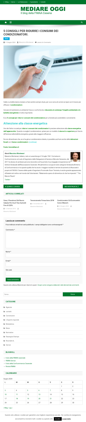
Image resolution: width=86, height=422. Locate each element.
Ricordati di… (10, 341)
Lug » (10, 408)
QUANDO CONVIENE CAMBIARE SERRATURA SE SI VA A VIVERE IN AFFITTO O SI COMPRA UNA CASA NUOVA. (15, 186)
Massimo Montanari (26, 42)
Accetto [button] (57, 419)
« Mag (5, 408)
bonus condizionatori (20, 142)
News (6, 38)
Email (8, 261)
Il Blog (7, 2)
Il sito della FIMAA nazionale (15, 358)
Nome (8, 252)
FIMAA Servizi (11, 361)
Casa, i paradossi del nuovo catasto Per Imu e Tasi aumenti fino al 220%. (14, 203)
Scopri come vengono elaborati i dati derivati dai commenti (58, 285)
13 (39, 394)
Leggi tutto (66, 419)
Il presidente (34, 2)
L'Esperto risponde (12, 320)
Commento (10, 230)
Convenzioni (10, 316)
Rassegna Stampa (12, 337)
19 (28, 399)
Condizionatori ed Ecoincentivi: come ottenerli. (68, 202)
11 (17, 394)
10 (5, 394)
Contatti (43, 2)
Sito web (9, 270)
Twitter (7, 180)
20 (39, 399)
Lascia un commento (44, 42)
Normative (9, 332)
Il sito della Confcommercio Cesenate (19, 363)
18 (17, 399)
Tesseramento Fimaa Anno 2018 (42, 200)
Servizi (13, 2)
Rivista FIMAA (10, 366)
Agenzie (9, 307)
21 (51, 399)
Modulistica (10, 324)
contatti (8, 311)
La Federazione (23, 2)
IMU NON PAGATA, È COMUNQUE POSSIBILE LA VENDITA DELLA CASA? (74, 186)
